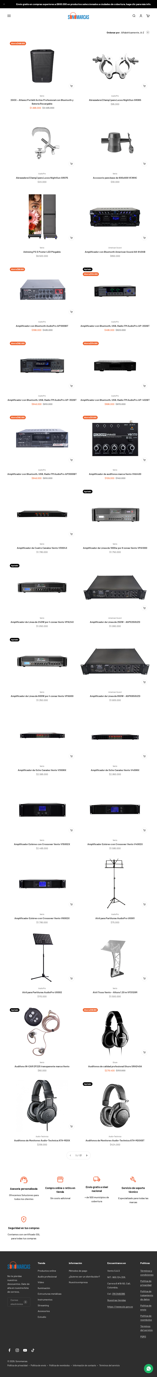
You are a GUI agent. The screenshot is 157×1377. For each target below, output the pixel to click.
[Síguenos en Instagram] (17, 1350)
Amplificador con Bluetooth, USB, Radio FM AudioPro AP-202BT (114, 325)
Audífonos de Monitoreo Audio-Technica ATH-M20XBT (115, 1140)
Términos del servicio (109, 1365)
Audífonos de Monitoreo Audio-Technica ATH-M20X (42, 1140)
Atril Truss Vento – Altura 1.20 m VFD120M (115, 992)
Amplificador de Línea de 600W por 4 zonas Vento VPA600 (42, 695)
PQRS (143, 1336)
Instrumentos (45, 1299)
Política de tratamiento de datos (146, 1295)
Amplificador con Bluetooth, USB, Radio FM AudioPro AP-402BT (115, 399)
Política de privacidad (17, 1365)
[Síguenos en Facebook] (9, 1350)
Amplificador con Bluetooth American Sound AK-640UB (115, 251)
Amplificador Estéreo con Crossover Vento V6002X (42, 918)
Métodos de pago (78, 1270)
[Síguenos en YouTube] (25, 1350)
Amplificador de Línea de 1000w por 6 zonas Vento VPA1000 (115, 547)
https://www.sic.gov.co (120, 1306)
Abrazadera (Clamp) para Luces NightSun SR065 (115, 99)
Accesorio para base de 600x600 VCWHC (115, 177)
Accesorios (44, 1311)
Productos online (47, 1270)
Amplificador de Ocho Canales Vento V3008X (42, 770)
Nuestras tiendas (116, 1300)
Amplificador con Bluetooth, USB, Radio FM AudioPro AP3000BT (42, 473)
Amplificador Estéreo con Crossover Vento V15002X (42, 844)
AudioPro (115, 96)
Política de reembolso (59, 1365)
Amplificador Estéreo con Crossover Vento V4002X (115, 844)
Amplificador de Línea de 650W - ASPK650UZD (115, 695)
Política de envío (38, 1365)
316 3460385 (118, 1293)
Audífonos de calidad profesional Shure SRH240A (115, 1066)
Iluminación (44, 1288)
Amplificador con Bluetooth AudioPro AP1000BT (42, 325)
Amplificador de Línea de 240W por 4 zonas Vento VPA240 (42, 621)
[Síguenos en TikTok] (33, 1350)
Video (41, 1282)
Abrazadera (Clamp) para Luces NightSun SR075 (42, 177)
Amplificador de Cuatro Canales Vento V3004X (42, 547)
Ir (24, 1180)
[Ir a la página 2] (86, 1155)
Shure (115, 1062)
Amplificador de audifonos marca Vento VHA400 (115, 473)
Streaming (43, 1305)
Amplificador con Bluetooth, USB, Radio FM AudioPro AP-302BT (42, 399)
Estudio (42, 1316)
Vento (42, 96)
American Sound (115, 248)
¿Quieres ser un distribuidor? (84, 1276)
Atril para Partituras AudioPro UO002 (42, 992)
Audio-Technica (42, 1136)
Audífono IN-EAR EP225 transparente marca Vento (42, 1066)
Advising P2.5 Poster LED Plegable (42, 251)
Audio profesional (47, 1276)
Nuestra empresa (78, 1282)
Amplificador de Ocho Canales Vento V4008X (115, 770)
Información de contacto (84, 1365)
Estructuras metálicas (49, 1293)
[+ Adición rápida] (71, 86)
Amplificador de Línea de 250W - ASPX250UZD (115, 621)
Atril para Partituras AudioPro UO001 (115, 918)
